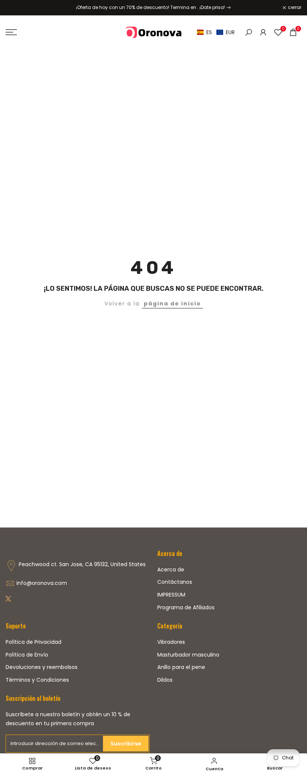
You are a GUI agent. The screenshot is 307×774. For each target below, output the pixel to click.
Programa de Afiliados (186, 607)
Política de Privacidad (33, 642)
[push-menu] (11, 32)
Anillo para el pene (181, 667)
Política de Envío (27, 654)
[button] (215, 32)
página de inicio (172, 303)
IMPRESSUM (171, 594)
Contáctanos (174, 582)
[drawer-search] (248, 32)
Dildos (165, 680)
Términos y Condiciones (37, 680)
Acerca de (170, 569)
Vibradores (171, 642)
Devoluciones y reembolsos (41, 667)
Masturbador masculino (188, 654)
